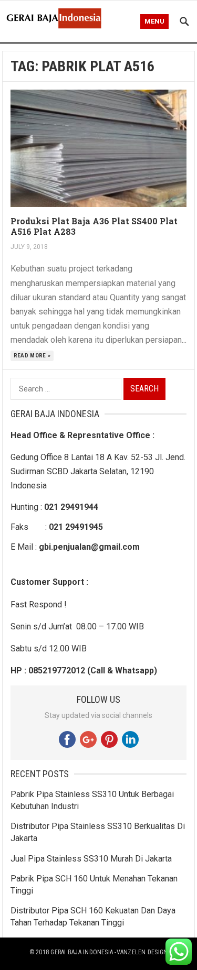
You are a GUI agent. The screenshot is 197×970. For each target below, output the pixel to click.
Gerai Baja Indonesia (81, 952)
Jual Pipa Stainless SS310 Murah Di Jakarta (91, 859)
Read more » (32, 355)
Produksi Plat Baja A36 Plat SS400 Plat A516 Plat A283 (94, 226)
